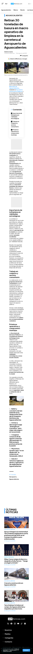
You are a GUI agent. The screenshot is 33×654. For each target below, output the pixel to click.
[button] (26, 650)
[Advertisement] (16, 144)
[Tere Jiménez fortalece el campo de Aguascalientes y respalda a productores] (16, 596)
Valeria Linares (8, 51)
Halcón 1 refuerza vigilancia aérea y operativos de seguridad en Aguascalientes (16, 462)
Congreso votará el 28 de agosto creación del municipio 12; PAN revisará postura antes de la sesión (15, 440)
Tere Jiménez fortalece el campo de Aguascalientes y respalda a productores (14, 607)
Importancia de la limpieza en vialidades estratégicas (16, 115)
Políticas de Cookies (7, 651)
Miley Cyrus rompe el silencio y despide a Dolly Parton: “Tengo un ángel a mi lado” (16, 561)
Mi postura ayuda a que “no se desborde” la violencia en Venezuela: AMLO (16, 452)
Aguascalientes (14, 15)
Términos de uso (13, 650)
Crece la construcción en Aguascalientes (13, 584)
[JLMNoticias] (16, 4)
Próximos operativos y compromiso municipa (15, 132)
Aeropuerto (13, 477)
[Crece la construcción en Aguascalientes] (16, 574)
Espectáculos (9, 557)
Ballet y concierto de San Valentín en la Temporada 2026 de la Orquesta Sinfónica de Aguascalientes (15, 414)
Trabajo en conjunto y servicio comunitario (15, 124)
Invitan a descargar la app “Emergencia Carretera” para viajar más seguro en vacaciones (15, 427)
